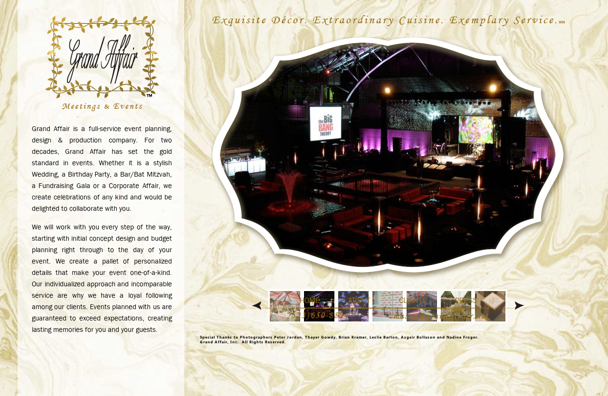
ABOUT (359, 300)
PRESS (466, 300)
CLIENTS (413, 300)
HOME (310, 300)
